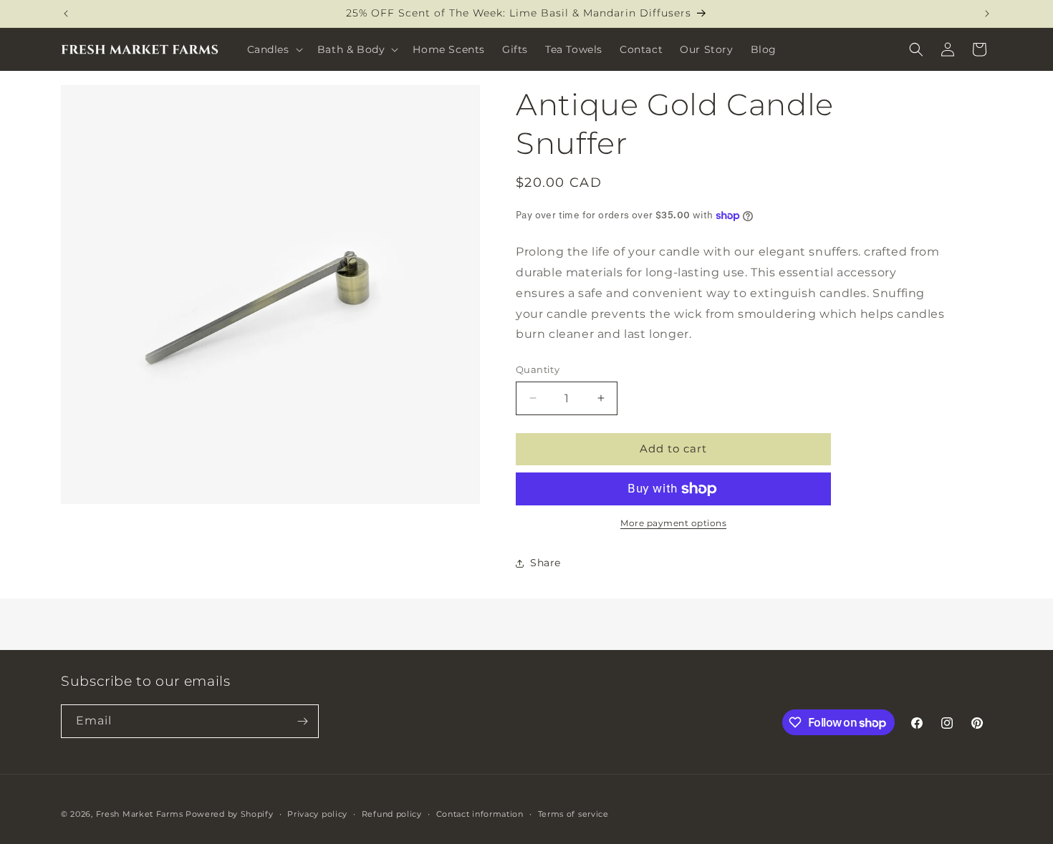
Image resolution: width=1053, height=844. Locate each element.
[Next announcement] (987, 13)
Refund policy (392, 814)
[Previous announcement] (66, 13)
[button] (274, 49)
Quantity (537, 369)
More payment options (673, 523)
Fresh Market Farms (139, 814)
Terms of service (573, 814)
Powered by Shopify (230, 814)
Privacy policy (317, 814)
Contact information (480, 814)
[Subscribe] (302, 721)
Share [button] (545, 562)
